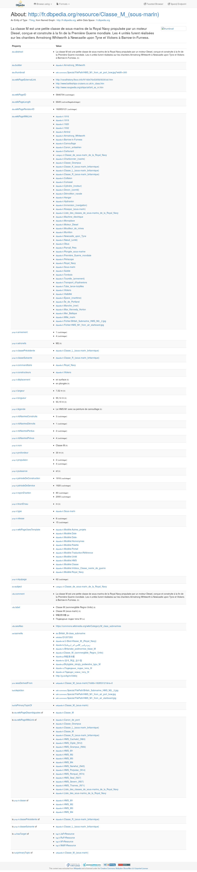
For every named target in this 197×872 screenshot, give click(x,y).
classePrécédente (23, 350)
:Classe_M (65, 712)
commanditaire (22, 364)
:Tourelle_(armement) (70, 278)
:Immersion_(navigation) (71, 205)
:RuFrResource (65, 837)
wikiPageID (19, 94)
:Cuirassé (64, 181)
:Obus (62, 243)
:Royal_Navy (66, 263)
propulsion (20, 459)
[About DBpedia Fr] (20, 4)
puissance (19, 470)
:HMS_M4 (64, 762)
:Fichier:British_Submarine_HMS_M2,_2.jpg (81, 320)
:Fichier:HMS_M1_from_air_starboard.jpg (80, 324)
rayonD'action (21, 492)
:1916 (62, 116)
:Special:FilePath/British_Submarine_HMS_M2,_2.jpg (87, 690)
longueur (19, 397)
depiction (18, 690)
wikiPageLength (21, 101)
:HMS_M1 (64, 750)
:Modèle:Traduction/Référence (74, 552)
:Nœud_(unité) (67, 239)
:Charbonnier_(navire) (70, 158)
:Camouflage (66, 143)
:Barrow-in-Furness (69, 139)
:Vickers (63, 290)
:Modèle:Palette (67, 544)
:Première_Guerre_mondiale (73, 255)
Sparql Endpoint (178, 3)
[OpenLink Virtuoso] (73, 864)
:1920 (62, 124)
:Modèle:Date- (66, 537)
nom (17, 445)
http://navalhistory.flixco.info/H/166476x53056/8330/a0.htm (84, 79)
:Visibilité (64, 293)
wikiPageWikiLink (22, 116)
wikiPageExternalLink (24, 79)
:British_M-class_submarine (70, 633)
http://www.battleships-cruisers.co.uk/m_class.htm (80, 83)
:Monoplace (65, 220)
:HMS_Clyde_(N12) (69, 742)
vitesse (18, 518)
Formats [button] (63, 3)
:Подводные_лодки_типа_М (74, 668)
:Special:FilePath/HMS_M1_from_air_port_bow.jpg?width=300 (91, 72)
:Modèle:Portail (67, 548)
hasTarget (20, 833)
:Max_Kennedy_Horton (71, 309)
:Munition (64, 232)
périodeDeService (23, 485)
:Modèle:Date (66, 533)
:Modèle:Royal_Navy (70, 571)
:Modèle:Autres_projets (71, 529)
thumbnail (18, 72)
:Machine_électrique (69, 216)
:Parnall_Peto (66, 247)
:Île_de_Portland (67, 301)
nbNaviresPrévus (23, 438)
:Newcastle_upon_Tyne (71, 236)
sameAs (17, 633)
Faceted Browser (154, 3)
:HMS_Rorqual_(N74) (70, 773)
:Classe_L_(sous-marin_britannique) (77, 170)
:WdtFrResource (66, 845)
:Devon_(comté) (67, 189)
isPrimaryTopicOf (22, 705)
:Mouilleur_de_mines (70, 228)
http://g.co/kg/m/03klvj (66, 675)
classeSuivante (22, 357)
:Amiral (63, 131)
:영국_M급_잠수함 (69, 660)
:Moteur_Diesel (67, 224)
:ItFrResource (64, 841)
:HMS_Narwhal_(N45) (70, 766)
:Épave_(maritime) (68, 297)
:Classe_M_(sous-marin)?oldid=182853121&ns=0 (84, 683)
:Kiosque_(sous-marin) (71, 209)
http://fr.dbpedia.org (66, 20)
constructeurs (21, 372)
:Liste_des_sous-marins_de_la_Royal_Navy (81, 793)
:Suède (63, 270)
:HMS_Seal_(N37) (68, 777)
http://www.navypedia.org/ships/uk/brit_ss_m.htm (79, 87)
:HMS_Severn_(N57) (70, 781)
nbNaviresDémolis (23, 423)
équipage (19, 579)
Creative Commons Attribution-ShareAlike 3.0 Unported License (124, 868)
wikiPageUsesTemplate (26, 529)
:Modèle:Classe (67, 564)
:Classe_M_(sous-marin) (72, 705)
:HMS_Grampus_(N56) (71, 746)
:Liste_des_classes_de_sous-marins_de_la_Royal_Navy (87, 212)
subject (17, 586)
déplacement (21, 379)
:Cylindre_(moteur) (69, 185)
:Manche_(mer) (67, 305)
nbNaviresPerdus (23, 430)
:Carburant (65, 151)
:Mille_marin (65, 317)
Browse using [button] (43, 3)
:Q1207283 (64, 637)
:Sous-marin (65, 266)
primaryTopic (22, 852)
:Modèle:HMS (66, 560)
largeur (18, 390)
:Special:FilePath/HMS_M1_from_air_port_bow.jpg (86, 694)
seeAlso (17, 626)
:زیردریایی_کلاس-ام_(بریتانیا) (73, 644)
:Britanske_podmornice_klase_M (76, 648)
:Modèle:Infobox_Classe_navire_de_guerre (81, 568)
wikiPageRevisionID (23, 109)
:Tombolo (64, 274)
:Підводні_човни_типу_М (72, 671)
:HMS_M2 (64, 754)
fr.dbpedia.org (103, 20)
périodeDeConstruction (26, 478)
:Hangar (63, 197)
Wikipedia (77, 868)
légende (18, 409)
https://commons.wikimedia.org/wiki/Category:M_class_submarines (88, 626)
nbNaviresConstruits (24, 416)
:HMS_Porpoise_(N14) (70, 769)
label (16, 607)
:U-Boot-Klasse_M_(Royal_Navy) (76, 640)
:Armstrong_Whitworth (70, 65)
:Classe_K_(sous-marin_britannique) (77, 166)
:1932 (62, 127)
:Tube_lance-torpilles (70, 286)
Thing (32, 20)
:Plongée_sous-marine (70, 251)
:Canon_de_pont (68, 719)
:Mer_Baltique (66, 313)
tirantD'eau (20, 503)
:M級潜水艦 (65, 656)
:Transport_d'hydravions (71, 282)
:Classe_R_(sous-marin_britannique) (77, 174)
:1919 (62, 120)
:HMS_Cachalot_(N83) (70, 739)
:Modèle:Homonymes (70, 541)
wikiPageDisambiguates (27, 712)
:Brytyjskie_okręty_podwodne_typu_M (78, 664)
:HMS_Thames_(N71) (70, 785)
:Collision (64, 178)
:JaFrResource (65, 833)
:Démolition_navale (69, 193)
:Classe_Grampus (68, 162)
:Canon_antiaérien (68, 147)
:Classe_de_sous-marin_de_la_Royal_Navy (81, 154)
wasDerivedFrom (22, 683)
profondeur (20, 452)
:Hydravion (65, 201)
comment (18, 593)
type (17, 511)
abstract (17, 51)
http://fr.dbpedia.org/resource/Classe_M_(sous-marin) (93, 14)
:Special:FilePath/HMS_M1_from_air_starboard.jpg (86, 697)
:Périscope (65, 259)
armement (20, 332)
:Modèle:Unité (66, 556)
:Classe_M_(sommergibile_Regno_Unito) (79, 652)
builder (17, 65)
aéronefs (19, 343)
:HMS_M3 (64, 758)
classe (20, 800)
